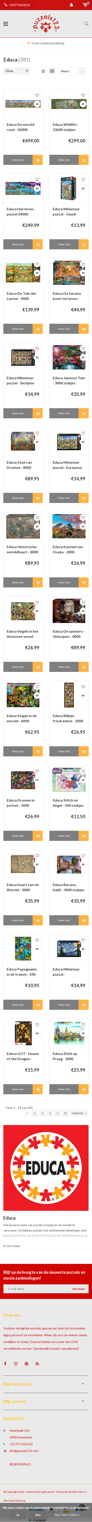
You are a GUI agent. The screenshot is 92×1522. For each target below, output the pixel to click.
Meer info (18, 160)
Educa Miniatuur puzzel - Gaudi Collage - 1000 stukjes (66, 212)
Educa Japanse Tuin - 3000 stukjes (69, 380)
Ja (17, 1515)
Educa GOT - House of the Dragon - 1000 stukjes (23, 1056)
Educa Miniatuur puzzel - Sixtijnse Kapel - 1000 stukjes (20, 381)
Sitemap (20, 1500)
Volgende (77, 1113)
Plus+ (82, 1491)
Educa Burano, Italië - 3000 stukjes (68, 887)
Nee (38, 1515)
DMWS (72, 1491)
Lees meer (13, 1246)
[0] (85, 5)
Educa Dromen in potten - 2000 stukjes (21, 803)
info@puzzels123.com (24, 1451)
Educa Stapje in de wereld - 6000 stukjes (22, 718)
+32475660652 (19, 5)
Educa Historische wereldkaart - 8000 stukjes (22, 550)
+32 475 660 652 (21, 1444)
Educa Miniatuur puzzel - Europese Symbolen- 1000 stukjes (67, 465)
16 (65, 1113)
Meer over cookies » (68, 1515)
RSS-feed (8, 1500)
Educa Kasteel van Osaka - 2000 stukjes (68, 550)
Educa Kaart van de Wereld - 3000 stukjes (23, 887)
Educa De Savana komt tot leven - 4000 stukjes (67, 296)
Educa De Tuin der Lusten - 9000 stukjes (21, 296)
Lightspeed (47, 1491)
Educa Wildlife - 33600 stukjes (66, 127)
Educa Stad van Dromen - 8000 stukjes (19, 465)
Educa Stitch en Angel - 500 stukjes (68, 802)
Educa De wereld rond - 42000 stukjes (20, 127)
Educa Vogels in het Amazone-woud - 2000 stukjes (22, 634)
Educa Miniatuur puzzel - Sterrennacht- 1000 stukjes (69, 972)
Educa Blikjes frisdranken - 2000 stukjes (68, 718)
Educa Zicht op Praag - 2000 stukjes (65, 1056)
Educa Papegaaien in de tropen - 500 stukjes (22, 972)
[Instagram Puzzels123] (16, 1364)
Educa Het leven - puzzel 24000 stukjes (21, 212)
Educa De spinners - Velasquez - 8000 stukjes (69, 634)
